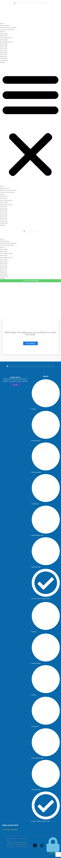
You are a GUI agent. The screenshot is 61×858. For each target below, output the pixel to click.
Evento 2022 (3, 46)
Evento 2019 (3, 50)
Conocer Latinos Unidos (7, 29)
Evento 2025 (3, 36)
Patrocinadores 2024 (6, 42)
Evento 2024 (3, 40)
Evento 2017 (3, 54)
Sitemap (2, 62)
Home (1, 23)
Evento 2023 (3, 44)
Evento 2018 (3, 52)
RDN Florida (18, 838)
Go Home (30, 343)
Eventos (2, 31)
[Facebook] (35, 845)
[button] (30, 124)
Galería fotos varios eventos (8, 27)
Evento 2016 (3, 56)
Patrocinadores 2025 (6, 38)
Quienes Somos (4, 25)
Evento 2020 (3, 48)
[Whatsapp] (42, 845)
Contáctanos (3, 58)
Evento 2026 (3, 34)
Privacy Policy (4, 60)
